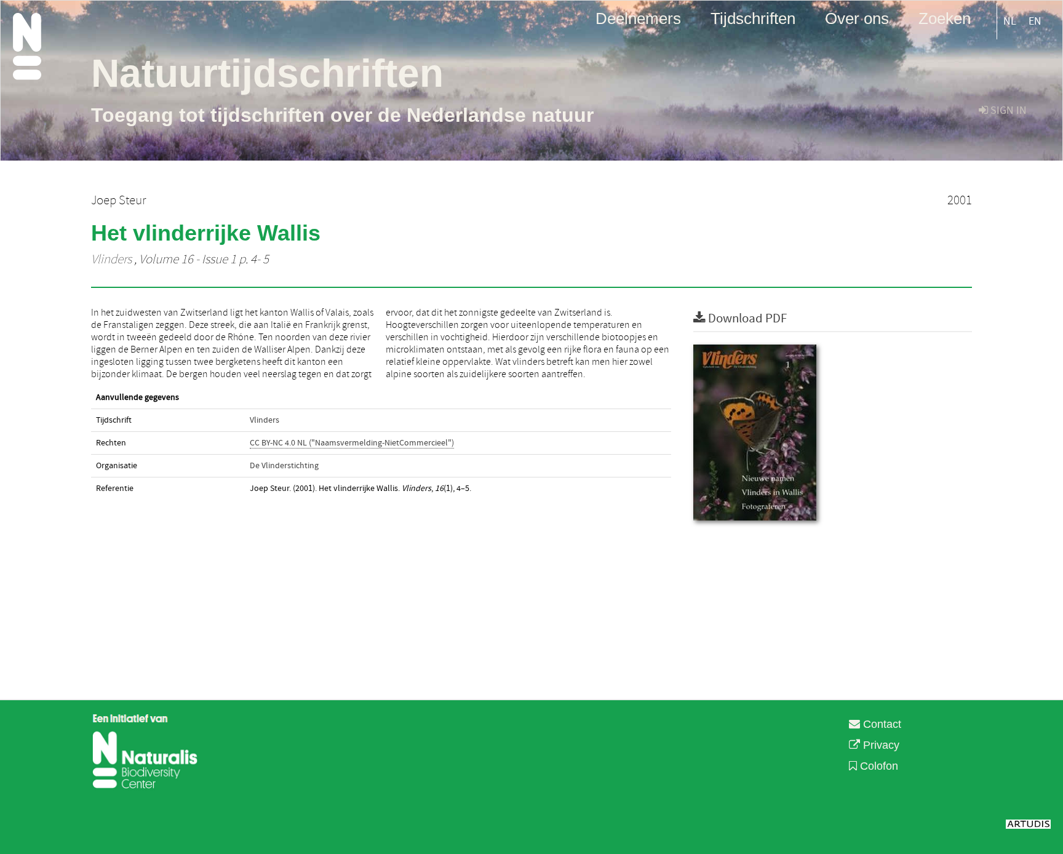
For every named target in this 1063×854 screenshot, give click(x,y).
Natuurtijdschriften (267, 73)
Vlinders (111, 259)
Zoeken (944, 17)
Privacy (879, 745)
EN (1035, 21)
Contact (880, 724)
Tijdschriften (753, 17)
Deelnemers (638, 17)
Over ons (857, 17)
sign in (1007, 110)
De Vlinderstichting (284, 466)
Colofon (877, 766)
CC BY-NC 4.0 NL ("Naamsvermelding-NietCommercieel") (352, 443)
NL (1009, 21)
